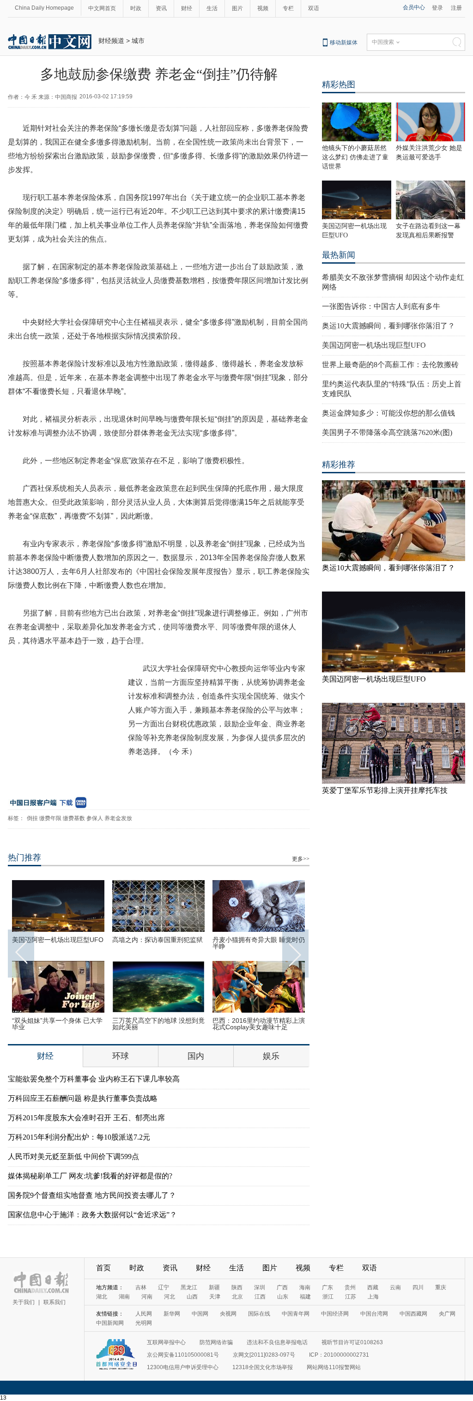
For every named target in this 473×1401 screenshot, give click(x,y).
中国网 (200, 1313)
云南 (395, 1287)
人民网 (143, 1313)
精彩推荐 (338, 464)
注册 (456, 8)
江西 (260, 1296)
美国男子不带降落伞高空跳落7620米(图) (387, 432)
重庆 (440, 1287)
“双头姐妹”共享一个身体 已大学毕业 (57, 1023)
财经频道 (111, 40)
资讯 (161, 8)
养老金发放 (118, 818)
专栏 (288, 8)
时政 (135, 8)
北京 (237, 1296)
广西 (282, 1287)
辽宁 (163, 1287)
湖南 (124, 1296)
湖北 (101, 1296)
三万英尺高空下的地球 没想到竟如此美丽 (158, 1023)
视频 (262, 8)
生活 (212, 8)
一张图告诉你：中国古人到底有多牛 (381, 306)
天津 (214, 1296)
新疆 (214, 1287)
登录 (437, 8)
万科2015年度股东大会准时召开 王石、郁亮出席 (86, 1118)
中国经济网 (335, 1313)
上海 (373, 1296)
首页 (103, 1268)
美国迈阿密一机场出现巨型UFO (57, 939)
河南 (146, 1296)
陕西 (237, 1287)
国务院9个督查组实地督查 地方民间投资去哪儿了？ (92, 1195)
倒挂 (32, 818)
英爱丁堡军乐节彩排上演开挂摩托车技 (385, 790)
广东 (327, 1287)
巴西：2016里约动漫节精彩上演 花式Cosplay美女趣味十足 (258, 1023)
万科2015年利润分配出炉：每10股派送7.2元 (79, 1137)
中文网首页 (102, 8)
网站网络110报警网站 (334, 1367)
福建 (305, 1296)
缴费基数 (74, 818)
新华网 (172, 1313)
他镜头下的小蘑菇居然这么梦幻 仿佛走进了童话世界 (355, 157)
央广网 (447, 1313)
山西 (192, 1296)
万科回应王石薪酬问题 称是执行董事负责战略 (83, 1098)
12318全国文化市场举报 (262, 1367)
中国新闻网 (110, 1323)
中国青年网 (295, 1313)
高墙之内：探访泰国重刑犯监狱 (157, 939)
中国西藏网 (413, 1313)
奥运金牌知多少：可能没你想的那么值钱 (388, 413)
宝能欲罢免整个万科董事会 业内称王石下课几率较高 (94, 1079)
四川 (418, 1287)
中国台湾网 (374, 1313)
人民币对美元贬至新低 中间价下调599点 (73, 1156)
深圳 (259, 1287)
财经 (186, 8)
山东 (282, 1296)
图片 (237, 8)
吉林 (140, 1287)
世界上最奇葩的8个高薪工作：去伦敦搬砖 (390, 364)
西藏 (372, 1287)
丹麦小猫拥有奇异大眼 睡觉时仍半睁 (258, 942)
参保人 (94, 818)
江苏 (350, 1296)
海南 (304, 1287)
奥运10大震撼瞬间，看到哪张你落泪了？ (388, 326)
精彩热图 (338, 84)
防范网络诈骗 (216, 1342)
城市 (138, 40)
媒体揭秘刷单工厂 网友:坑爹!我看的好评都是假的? (90, 1176)
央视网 (228, 1313)
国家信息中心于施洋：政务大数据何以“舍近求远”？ (92, 1215)
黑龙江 (189, 1287)
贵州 (350, 1287)
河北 (169, 1296)
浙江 (328, 1296)
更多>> (300, 859)
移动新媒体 (344, 42)
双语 (313, 8)
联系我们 (54, 1302)
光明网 (143, 1323)
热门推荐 (24, 857)
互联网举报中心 (166, 1342)
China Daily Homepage (44, 8)
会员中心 (414, 7)
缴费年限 (50, 818)
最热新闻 (338, 255)
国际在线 (259, 1313)
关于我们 (23, 1302)
